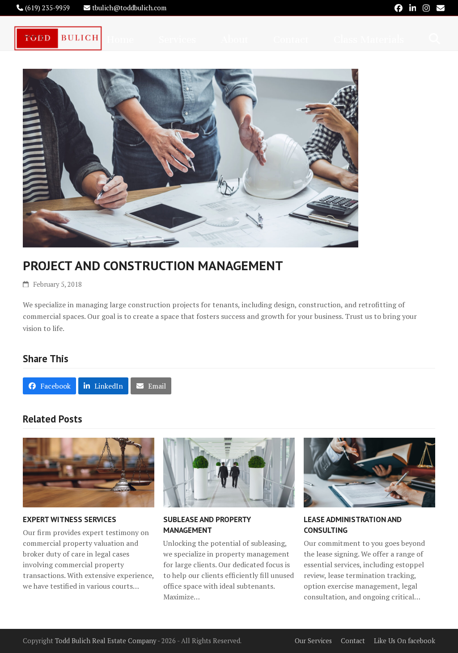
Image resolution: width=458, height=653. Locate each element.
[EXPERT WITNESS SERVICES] (88, 472)
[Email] (441, 7)
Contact (353, 640)
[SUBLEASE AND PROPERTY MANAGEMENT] (229, 472)
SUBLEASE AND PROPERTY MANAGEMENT (207, 524)
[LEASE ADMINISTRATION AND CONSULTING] (369, 472)
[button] (434, 38)
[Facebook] (398, 7)
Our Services (313, 640)
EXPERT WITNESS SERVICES (69, 519)
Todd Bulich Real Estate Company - (108, 640)
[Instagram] (426, 7)
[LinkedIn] (412, 7)
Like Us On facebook (404, 640)
